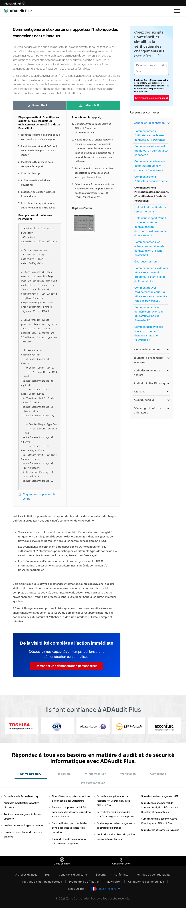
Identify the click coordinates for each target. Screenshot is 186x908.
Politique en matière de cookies (42, 881)
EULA (48, 874)
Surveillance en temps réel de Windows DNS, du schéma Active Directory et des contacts (159, 807)
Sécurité (101, 874)
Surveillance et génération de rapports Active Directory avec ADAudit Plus (113, 801)
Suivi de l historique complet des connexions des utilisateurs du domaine (69, 828)
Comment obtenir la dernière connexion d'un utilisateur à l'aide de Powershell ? (149, 314)
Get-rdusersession (145, 261)
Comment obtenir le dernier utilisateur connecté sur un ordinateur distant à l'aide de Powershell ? (151, 275)
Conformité (121, 874)
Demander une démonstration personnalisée (66, 666)
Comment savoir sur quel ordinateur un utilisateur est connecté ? (151, 150)
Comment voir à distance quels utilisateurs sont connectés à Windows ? (149, 166)
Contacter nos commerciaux (146, 881)
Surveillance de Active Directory (21, 796)
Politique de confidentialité (153, 874)
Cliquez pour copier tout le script (39, 496)
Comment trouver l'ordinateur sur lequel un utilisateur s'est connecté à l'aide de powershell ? (150, 294)
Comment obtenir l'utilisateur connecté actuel (151, 179)
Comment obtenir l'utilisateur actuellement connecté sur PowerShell (149, 135)
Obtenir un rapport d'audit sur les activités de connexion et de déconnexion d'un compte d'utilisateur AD (150, 227)
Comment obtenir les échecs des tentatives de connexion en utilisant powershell (149, 249)
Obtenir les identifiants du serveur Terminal (150, 209)
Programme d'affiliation (84, 881)
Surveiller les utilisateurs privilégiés (160, 830)
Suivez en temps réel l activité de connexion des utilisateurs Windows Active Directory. (71, 812)
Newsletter (114, 881)
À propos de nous (26, 874)
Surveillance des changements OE (160, 796)
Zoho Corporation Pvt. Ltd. (84, 898)
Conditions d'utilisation (73, 874)
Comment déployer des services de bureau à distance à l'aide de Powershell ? (148, 333)
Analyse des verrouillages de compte (23, 825)
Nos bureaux (76, 889)
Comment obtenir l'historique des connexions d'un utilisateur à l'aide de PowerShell (151, 194)
